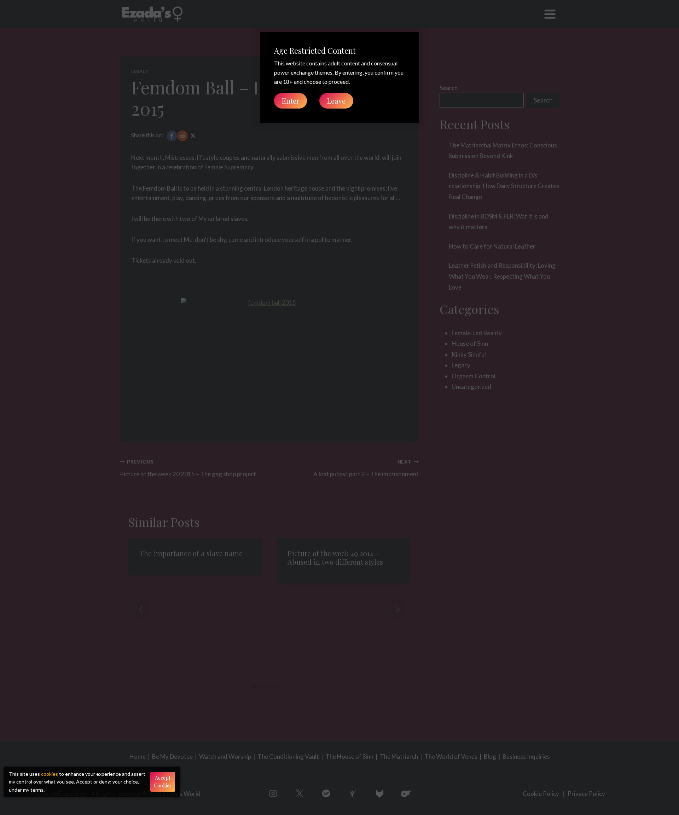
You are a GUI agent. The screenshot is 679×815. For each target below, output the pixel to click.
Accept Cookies (163, 781)
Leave (336, 100)
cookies (49, 774)
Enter (290, 100)
